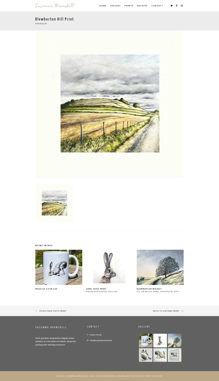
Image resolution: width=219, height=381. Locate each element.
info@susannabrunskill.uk (101, 340)
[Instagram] (182, 5)
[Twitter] (172, 5)
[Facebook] (177, 5)
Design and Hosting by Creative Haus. (140, 376)
